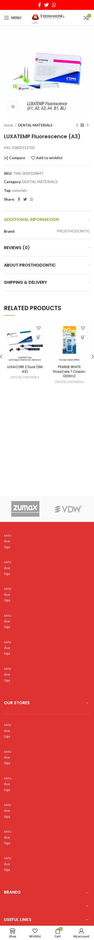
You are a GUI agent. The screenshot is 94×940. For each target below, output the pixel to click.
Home (9, 125)
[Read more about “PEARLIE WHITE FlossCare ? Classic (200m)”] (82, 337)
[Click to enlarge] (13, 106)
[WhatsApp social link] (54, 5)
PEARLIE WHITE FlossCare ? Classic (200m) (69, 371)
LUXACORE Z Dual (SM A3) (25, 369)
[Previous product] (77, 125)
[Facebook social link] (40, 5)
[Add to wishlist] (38, 328)
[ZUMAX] (25, 509)
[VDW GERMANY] (68, 509)
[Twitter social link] (46, 5)
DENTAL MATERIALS (35, 125)
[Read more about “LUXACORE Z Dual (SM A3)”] (38, 337)
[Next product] (87, 125)
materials (19, 190)
